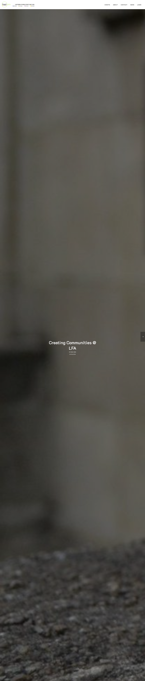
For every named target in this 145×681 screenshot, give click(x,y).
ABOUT (115, 5)
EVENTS (107, 5)
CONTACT (124, 5)
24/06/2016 (72, 354)
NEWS (132, 5)
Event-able (73, 352)
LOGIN (139, 5)
